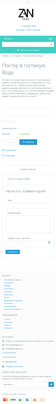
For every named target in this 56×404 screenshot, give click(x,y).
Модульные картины (13, 300)
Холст (6, 297)
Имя (10, 200)
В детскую (8, 294)
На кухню (8, 291)
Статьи (7, 319)
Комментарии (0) (28, 169)
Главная (5, 56)
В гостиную (15, 56)
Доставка (8, 322)
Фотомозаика (10, 306)
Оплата (7, 325)
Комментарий (14, 213)
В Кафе (7, 286)
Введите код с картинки (19, 238)
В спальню (8, 283)
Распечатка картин (12, 309)
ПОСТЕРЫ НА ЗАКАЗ (12, 280)
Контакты (8, 328)
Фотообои (8, 303)
